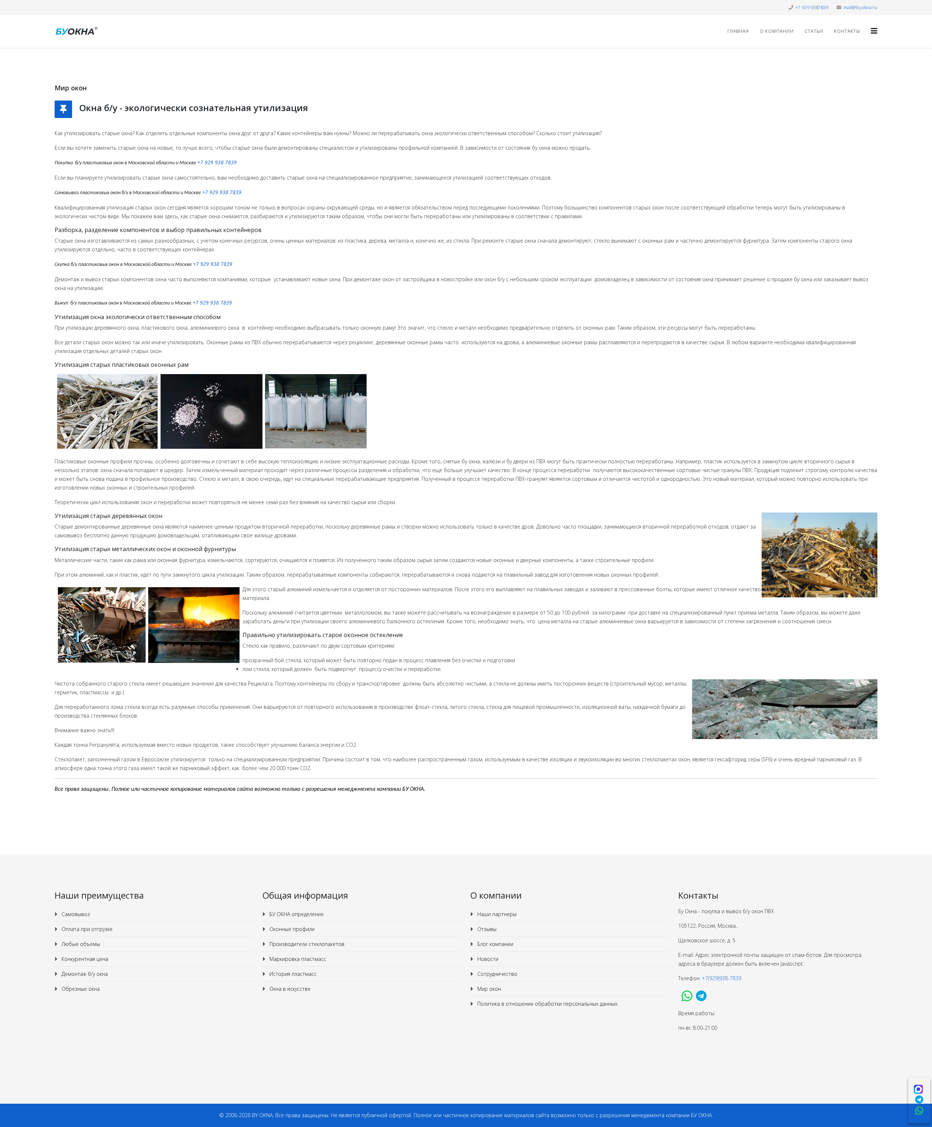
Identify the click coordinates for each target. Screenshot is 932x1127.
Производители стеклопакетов (306, 944)
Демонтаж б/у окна (84, 973)
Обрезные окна (80, 988)
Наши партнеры (496, 914)
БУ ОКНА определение (296, 914)
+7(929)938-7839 (722, 978)
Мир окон (488, 988)
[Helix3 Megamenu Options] (874, 31)
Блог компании (494, 944)
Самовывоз (75, 914)
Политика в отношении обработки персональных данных (546, 1003)
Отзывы (486, 929)
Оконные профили (291, 929)
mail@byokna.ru (860, 7)
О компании (777, 31)
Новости (487, 958)
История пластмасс (292, 973)
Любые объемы (80, 944)
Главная (738, 31)
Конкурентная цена (84, 958)
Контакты (847, 31)
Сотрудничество (496, 973)
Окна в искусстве (289, 988)
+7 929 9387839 (811, 7)
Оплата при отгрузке (86, 929)
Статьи (814, 31)
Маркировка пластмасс (297, 958)
